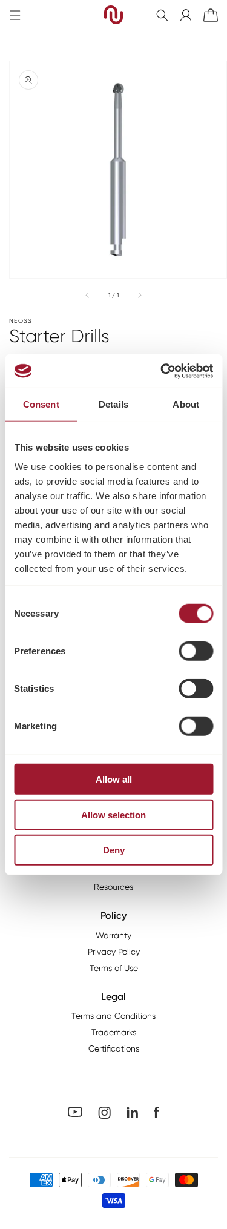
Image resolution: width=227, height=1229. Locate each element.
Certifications (113, 1048)
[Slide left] (87, 295)
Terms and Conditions (113, 1016)
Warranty (113, 935)
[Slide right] (139, 295)
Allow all (114, 779)
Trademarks (113, 1032)
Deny (114, 850)
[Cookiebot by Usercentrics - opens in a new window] (161, 371)
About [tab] (186, 404)
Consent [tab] (41, 404)
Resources (113, 887)
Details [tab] (113, 404)
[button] (162, 15)
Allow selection (113, 814)
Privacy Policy (114, 951)
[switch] (196, 651)
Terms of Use (114, 968)
